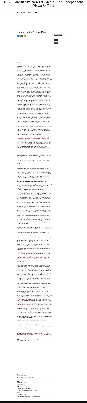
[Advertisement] (43, 23)
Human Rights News (57, 9)
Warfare (25, 340)
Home (17, 15)
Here (17, 202)
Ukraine (18, 340)
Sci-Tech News (29, 12)
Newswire (35, 12)
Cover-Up (32, 339)
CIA (29, 339)
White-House (29, 340)
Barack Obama (21, 339)
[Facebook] (18, 36)
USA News (29, 9)
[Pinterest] (22, 36)
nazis (45, 339)
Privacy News (49, 9)
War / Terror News (21, 12)
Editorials (19, 9)
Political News (36, 9)
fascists (35, 339)
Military (42, 339)
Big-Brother (26, 339)
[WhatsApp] (25, 36)
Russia (48, 339)
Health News (42, 9)
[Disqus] (34, 360)
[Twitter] (20, 36)
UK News (24, 9)
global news (38, 339)
